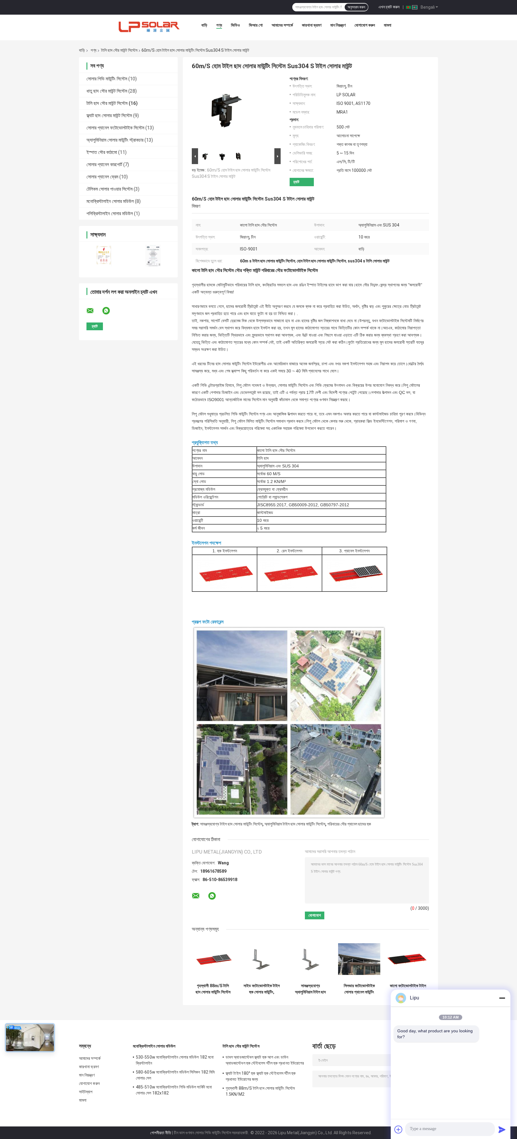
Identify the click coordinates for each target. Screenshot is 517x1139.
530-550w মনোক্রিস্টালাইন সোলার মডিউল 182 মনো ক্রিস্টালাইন (175, 1060)
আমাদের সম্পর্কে (282, 25)
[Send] (502, 1129)
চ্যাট (296, 182)
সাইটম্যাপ (86, 1091)
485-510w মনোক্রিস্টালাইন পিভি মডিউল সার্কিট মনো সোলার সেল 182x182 (174, 1090)
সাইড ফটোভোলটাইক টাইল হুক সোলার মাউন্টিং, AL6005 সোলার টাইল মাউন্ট (262, 989)
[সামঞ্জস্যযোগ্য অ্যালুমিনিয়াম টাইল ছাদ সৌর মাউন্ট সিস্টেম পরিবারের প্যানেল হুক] (310, 959)
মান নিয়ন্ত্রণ (338, 25)
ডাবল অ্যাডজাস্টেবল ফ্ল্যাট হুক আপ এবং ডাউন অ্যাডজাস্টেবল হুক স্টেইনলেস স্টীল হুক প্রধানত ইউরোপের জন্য (265, 1061)
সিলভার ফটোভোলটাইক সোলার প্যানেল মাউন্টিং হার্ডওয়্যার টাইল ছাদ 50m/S (359, 989)
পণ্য (219, 25)
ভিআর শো (256, 25)
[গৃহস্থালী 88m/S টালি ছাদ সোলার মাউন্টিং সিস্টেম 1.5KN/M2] (213, 959)
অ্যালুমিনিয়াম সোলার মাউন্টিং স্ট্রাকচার (114, 140)
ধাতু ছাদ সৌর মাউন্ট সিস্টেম (106, 91)
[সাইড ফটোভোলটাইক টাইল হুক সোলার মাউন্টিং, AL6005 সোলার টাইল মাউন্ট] (262, 959)
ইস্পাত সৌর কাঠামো (101, 152)
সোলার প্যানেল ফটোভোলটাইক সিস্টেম (115, 128)
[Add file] (398, 1129)
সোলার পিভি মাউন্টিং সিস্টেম (106, 79)
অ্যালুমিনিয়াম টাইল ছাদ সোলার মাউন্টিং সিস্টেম (294, 824)
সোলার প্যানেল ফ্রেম (102, 177)
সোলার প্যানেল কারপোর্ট (104, 164)
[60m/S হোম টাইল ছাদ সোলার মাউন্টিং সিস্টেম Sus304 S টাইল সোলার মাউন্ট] (234, 111)
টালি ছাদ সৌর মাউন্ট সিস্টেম (119, 50)
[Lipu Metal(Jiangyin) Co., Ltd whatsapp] (109, 311)
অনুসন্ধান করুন (356, 7)
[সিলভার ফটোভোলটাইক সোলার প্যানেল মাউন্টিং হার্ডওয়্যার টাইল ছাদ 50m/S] (359, 959)
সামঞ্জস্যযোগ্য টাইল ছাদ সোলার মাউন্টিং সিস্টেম (231, 824)
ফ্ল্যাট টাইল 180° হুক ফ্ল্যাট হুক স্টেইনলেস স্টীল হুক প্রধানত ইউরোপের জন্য (261, 1076)
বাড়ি (204, 25)
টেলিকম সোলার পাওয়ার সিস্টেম (109, 189)
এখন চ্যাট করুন (388, 6)
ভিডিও (235, 25)
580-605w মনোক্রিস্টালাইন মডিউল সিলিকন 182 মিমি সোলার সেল (175, 1075)
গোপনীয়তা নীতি (160, 1132)
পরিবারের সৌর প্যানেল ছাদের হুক (349, 824)
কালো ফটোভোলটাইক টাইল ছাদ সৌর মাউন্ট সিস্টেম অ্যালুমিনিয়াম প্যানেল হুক (408, 989)
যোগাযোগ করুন (365, 25)
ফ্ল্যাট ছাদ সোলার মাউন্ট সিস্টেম (109, 115)
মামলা (387, 25)
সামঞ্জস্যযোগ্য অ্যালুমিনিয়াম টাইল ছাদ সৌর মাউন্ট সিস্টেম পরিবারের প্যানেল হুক (310, 989)
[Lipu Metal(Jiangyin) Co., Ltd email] (93, 311)
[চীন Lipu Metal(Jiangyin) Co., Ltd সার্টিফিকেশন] (103, 256)
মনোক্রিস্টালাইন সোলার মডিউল (110, 201)
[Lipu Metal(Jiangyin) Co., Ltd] (150, 27)
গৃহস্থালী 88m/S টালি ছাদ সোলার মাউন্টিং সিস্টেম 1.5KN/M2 (213, 989)
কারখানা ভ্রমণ (311, 25)
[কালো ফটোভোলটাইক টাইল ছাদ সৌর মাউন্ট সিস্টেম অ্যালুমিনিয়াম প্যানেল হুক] (408, 959)
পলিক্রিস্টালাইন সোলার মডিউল (109, 213)
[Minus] (502, 998)
